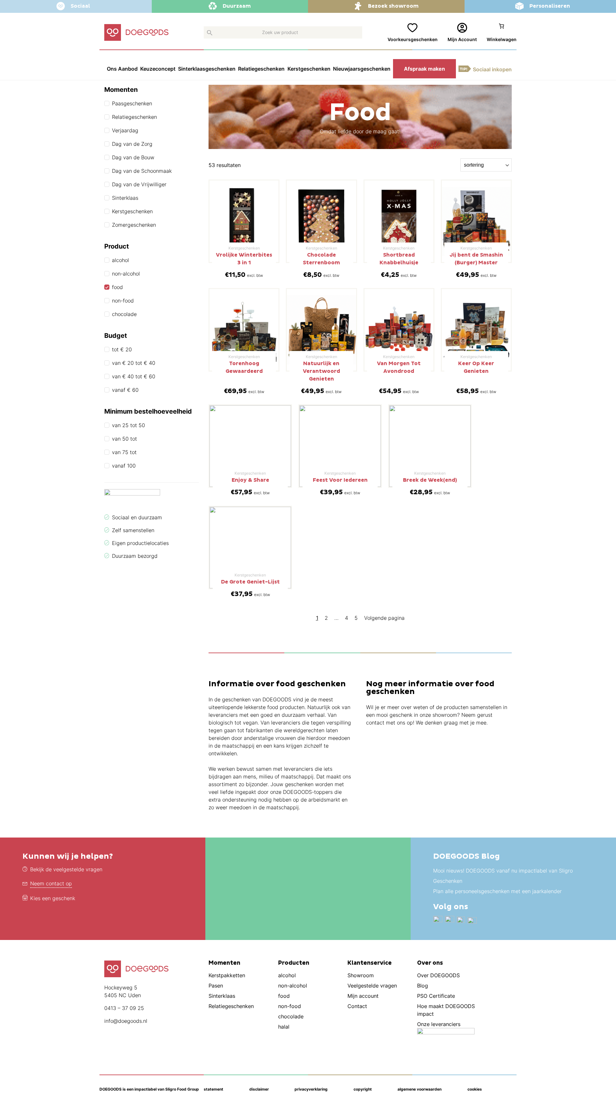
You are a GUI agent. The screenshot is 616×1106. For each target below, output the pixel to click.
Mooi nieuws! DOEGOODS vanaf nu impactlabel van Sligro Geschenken (503, 875)
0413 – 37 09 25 (124, 1008)
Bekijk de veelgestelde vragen (66, 869)
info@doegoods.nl (125, 1021)
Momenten (224, 963)
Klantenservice (369, 963)
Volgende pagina (384, 618)
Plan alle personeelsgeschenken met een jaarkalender (497, 891)
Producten (293, 963)
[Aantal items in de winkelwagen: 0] (502, 32)
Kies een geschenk (52, 898)
